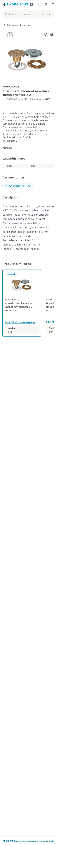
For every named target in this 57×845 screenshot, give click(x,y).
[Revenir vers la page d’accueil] (15, 4)
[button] (28, 14)
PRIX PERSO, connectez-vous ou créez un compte (28, 841)
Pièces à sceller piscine (19, 25)
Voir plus (7, 147)
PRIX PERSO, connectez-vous (20, 322)
